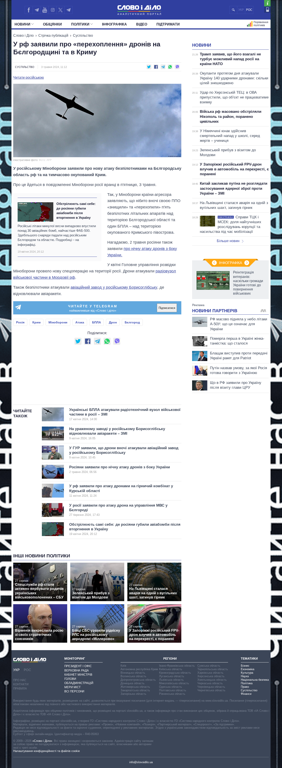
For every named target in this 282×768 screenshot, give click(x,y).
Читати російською (28, 77)
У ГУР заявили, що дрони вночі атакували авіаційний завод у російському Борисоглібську (123, 452)
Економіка (247, 669)
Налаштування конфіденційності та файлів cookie (46, 751)
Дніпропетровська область (138, 679)
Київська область (170, 669)
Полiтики (80, 24)
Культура (247, 672)
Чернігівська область (211, 690)
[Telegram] (37, 10)
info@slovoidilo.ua (141, 762)
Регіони (170, 658)
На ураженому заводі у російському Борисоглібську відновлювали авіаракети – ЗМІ (117, 433)
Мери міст (72, 687)
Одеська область (170, 686)
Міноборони (57, 322)
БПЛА (96, 322)
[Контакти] (267, 9)
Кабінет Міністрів (78, 674)
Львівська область (171, 679)
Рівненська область (172, 693)
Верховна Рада (76, 670)
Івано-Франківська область (177, 665)
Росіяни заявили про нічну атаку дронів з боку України (119, 469)
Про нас (19, 680)
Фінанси (246, 693)
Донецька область (133, 683)
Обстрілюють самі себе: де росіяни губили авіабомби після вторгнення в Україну (76, 211)
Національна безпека (255, 679)
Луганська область (171, 676)
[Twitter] (60, 10)
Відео (141, 24)
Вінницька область (133, 672)
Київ (123, 665)
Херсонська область (210, 676)
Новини (22, 24)
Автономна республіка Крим (139, 669)
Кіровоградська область (175, 672)
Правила (20, 688)
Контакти (20, 684)
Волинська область (133, 676)
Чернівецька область (211, 686)
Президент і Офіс (78, 666)
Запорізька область (133, 693)
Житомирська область (135, 686)
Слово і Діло (23, 35)
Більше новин (228, 241)
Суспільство (83, 35)
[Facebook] (29, 10)
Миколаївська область (174, 683)
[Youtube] (44, 10)
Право (245, 686)
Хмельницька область (212, 679)
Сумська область (208, 665)
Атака (79, 322)
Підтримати (168, 24)
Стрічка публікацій (53, 35)
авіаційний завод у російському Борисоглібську (113, 287)
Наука (245, 676)
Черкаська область (210, 683)
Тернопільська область (212, 669)
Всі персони (74, 691)
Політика (246, 683)
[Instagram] (52, 10)
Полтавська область (172, 690)
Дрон (113, 322)
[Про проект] (267, 3)
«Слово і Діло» (42, 740)
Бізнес (245, 665)
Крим (36, 322)
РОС (249, 9)
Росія (20, 322)
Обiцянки (52, 24)
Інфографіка (114, 24)
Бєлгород (132, 322)
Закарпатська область (135, 690)
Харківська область (210, 672)
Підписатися (167, 308)
